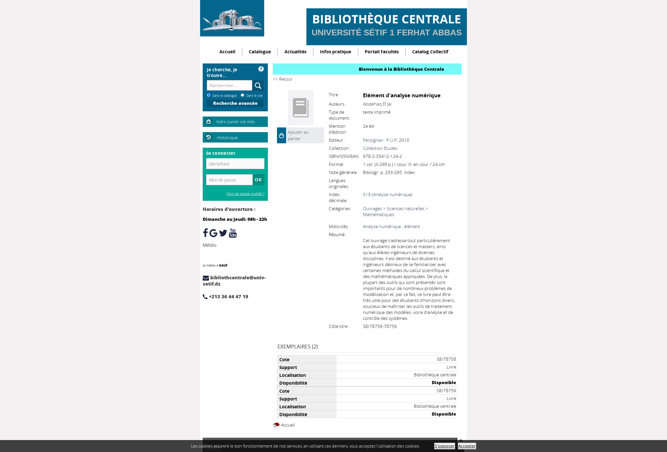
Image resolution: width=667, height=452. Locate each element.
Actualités (295, 52)
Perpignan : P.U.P (380, 140)
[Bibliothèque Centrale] (232, 18)
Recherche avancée (235, 103)
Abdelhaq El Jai (377, 104)
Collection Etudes (380, 148)
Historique (227, 137)
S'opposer (445, 446)
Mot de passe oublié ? (245, 193)
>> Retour (283, 79)
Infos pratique (335, 52)
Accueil (227, 52)
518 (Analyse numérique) (387, 194)
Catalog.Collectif (430, 52)
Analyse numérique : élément (391, 226)
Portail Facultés (382, 52)
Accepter (467, 446)
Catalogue (260, 52)
